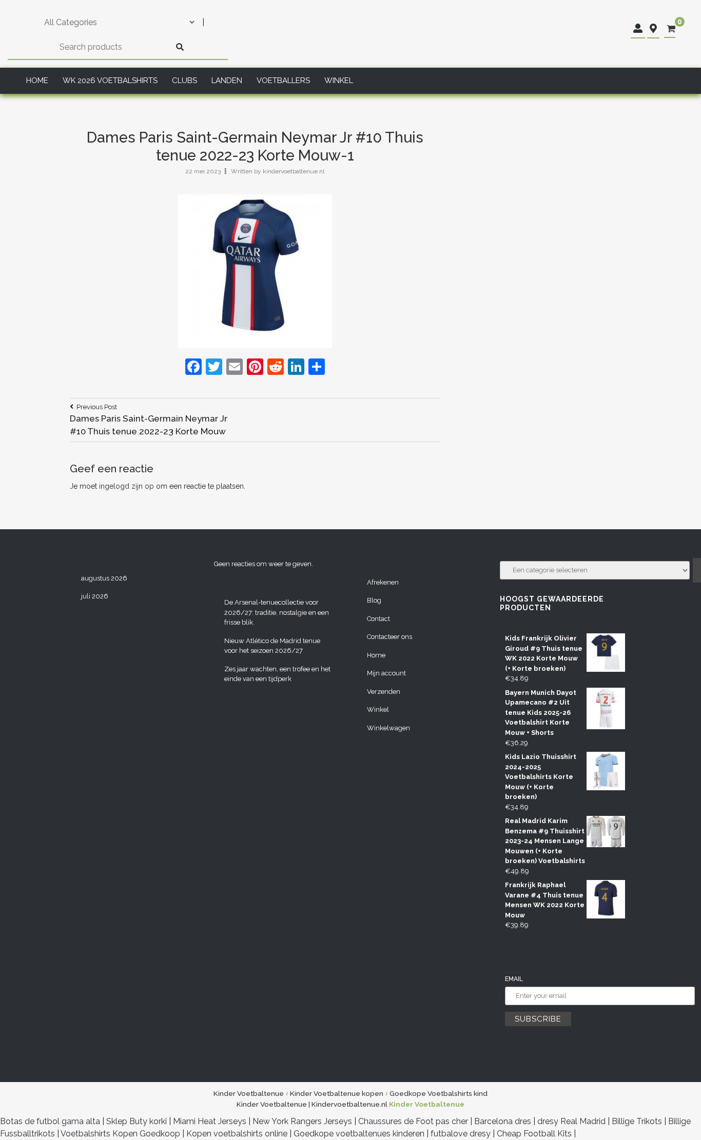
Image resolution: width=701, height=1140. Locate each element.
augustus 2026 (104, 578)
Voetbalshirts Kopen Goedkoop (120, 1133)
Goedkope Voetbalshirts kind (439, 1093)
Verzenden (383, 691)
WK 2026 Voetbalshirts (110, 80)
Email (514, 979)
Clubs (184, 80)
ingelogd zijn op (126, 486)
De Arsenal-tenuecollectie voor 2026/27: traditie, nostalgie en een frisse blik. (276, 612)
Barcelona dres (502, 1121)
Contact (378, 619)
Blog (374, 600)
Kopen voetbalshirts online (236, 1133)
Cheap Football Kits (534, 1133)
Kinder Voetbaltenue (248, 1093)
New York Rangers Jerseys (302, 1121)
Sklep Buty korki (136, 1121)
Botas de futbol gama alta (50, 1121)
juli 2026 (94, 596)
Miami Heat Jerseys (209, 1121)
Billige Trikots (637, 1121)
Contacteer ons (389, 637)
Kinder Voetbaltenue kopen (336, 1093)
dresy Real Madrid (571, 1121)
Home (37, 80)
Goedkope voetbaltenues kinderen (359, 1133)
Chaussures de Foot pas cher (413, 1121)
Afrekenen (383, 582)
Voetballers (283, 80)
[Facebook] (193, 367)
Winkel (338, 80)
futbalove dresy (461, 1133)
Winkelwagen (388, 728)
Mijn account (386, 673)
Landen (226, 80)
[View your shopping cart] (671, 29)
